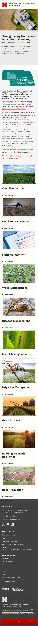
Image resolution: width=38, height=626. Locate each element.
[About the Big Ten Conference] (5, 589)
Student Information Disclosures (27, 613)
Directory (5, 559)
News (4, 574)
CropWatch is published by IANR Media (17, 549)
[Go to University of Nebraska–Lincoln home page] (4, 4)
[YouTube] (8, 524)
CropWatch (14, 6)
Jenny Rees (26, 156)
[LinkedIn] (12, 524)
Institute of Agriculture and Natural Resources (22, 3)
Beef (3, 117)
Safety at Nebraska (14, 613)
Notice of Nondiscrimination (26, 612)
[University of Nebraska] (17, 589)
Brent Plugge (16, 156)
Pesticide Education (9, 535)
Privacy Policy (5, 613)
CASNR (5, 547)
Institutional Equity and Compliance (10, 612)
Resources (8, 195)
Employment (7, 562)
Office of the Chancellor (11, 577)
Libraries (5, 568)
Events (4, 565)
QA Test (14, 610)
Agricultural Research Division (13, 544)
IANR (4, 538)
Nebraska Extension (9, 541)
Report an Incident (9, 581)
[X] (3, 524)
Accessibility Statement (22, 610)
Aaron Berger (14, 158)
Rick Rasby (6, 156)
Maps (4, 571)
